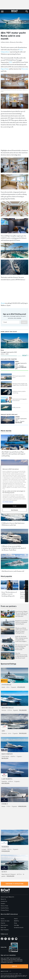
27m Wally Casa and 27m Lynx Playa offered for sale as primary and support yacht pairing (13, 454)
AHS (3, 731)
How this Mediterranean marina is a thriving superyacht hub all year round (21, 655)
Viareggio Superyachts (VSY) (9, 352)
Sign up (14, 966)
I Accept (14, 506)
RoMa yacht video (16, 407)
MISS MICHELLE (8, 708)
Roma (2, 350)
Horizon (4, 710)
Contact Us (4, 901)
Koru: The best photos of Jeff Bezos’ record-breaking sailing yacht (9, 594)
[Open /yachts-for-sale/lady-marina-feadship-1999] (14, 769)
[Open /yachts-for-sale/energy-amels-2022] (14, 794)
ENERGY (5, 804)
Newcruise (25, 69)
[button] (25, 21)
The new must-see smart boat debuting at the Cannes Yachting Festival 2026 (21, 647)
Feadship (4, 781)
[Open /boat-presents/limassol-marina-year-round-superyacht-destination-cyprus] (8, 655)
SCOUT (4, 872)
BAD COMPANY (7, 754)
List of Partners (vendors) (7, 501)
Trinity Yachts (5, 756)
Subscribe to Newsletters (14, 883)
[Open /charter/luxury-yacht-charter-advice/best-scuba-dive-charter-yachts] (6, 392)
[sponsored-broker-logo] (4, 682)
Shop (15, 923)
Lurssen (4, 849)
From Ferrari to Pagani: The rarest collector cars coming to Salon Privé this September (21, 614)
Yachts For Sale (5, 921)
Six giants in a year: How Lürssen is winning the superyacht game (21, 622)
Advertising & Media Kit (7, 897)
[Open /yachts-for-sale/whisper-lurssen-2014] (14, 837)
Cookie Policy (5, 908)
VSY (10, 62)
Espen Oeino (5, 69)
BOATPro (16, 921)
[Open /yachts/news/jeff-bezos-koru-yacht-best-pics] (10, 585)
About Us (3, 899)
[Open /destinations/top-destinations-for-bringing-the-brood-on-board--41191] (6, 400)
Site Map (16, 925)
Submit (24, 322)
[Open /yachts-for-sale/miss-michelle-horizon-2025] (14, 698)
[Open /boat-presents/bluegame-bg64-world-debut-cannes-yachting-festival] (8, 630)
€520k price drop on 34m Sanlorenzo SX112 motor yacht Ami (13, 524)
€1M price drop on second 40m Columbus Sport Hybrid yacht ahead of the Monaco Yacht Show (14, 548)
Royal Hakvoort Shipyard (9, 874)
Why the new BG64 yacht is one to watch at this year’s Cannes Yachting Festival (21, 630)
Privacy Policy (5, 910)
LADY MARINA (7, 779)
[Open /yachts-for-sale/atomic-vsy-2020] (8, 420)
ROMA (17, 361)
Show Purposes (14, 510)
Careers (3, 903)
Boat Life (3, 927)
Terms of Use (4, 905)
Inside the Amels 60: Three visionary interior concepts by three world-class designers (21, 639)
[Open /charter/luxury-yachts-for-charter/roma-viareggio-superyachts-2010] (8, 364)
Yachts (3, 918)
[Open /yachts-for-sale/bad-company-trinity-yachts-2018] (14, 744)
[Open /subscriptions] (12, 948)
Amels (3, 687)
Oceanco (4, 733)
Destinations (4, 925)
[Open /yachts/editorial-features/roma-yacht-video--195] (6, 407)
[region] (14, 489)
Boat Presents (5, 929)
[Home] (14, 11)
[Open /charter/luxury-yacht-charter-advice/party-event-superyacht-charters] (6, 377)
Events (16, 918)
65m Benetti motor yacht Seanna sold (13, 571)
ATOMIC (17, 417)
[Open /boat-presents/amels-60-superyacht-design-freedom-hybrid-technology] (8, 639)
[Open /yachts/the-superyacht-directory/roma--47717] (14, 340)
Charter (3, 923)
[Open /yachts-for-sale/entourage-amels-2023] (14, 675)
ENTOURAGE (6, 685)
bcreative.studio (18, 927)
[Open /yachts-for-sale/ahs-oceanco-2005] (14, 721)
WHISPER (5, 847)
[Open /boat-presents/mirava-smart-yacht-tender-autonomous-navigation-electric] (8, 647)
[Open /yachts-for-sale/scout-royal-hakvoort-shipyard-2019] (14, 862)
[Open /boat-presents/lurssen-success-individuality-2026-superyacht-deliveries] (8, 622)
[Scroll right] (26, 591)
